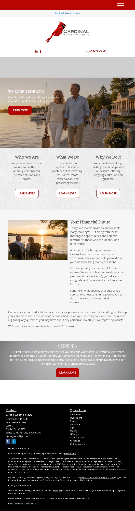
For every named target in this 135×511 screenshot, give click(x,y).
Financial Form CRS (20, 448)
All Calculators (77, 444)
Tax (72, 427)
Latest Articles (77, 437)
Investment (76, 417)
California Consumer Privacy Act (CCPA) (97, 477)
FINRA (55, 490)
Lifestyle (74, 434)
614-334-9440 (97, 51)
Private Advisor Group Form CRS (22, 503)
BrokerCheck (70, 453)
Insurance (75, 424)
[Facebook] (40, 51)
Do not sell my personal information (76, 480)
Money (73, 430)
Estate (73, 421)
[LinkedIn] (36, 51)
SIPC (60, 490)
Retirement (76, 414)
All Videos (75, 440)
